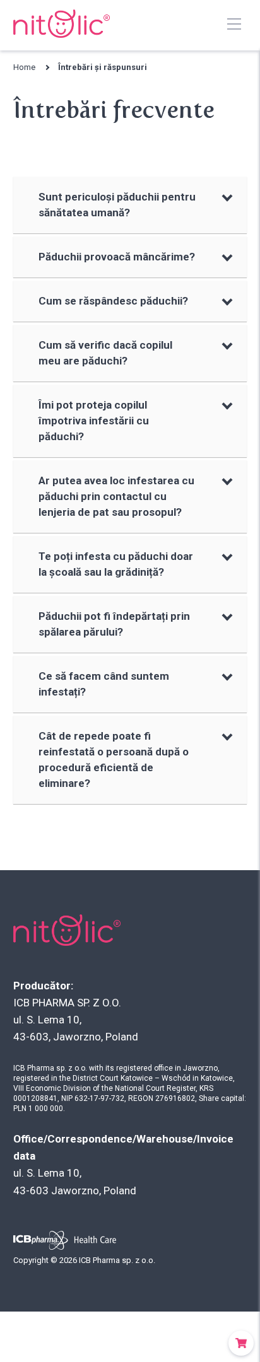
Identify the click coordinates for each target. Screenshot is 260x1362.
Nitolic (60, 23)
